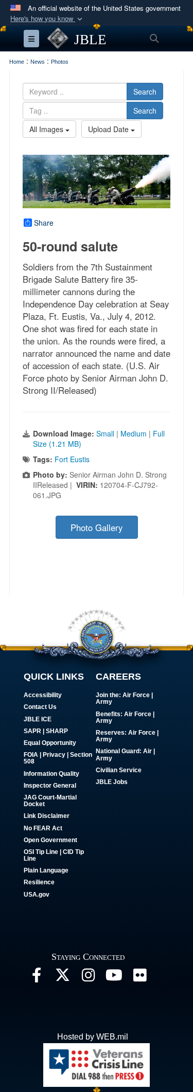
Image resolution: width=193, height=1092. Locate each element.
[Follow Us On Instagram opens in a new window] (88, 977)
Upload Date (109, 129)
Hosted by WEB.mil (92, 1036)
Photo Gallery (96, 527)
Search (144, 91)
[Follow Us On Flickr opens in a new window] (139, 977)
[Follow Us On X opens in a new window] (62, 977)
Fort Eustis (72, 459)
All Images (47, 129)
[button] (47, 18)
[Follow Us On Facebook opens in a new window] (36, 977)
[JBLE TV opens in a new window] (114, 977)
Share (44, 223)
